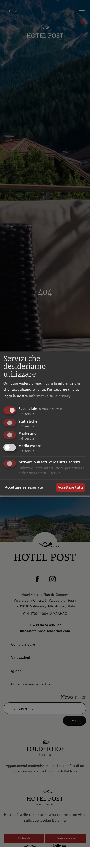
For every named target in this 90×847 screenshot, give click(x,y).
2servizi (27, 414)
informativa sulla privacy (49, 396)
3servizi (27, 451)
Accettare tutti (70, 487)
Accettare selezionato (24, 487)
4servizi (27, 438)
